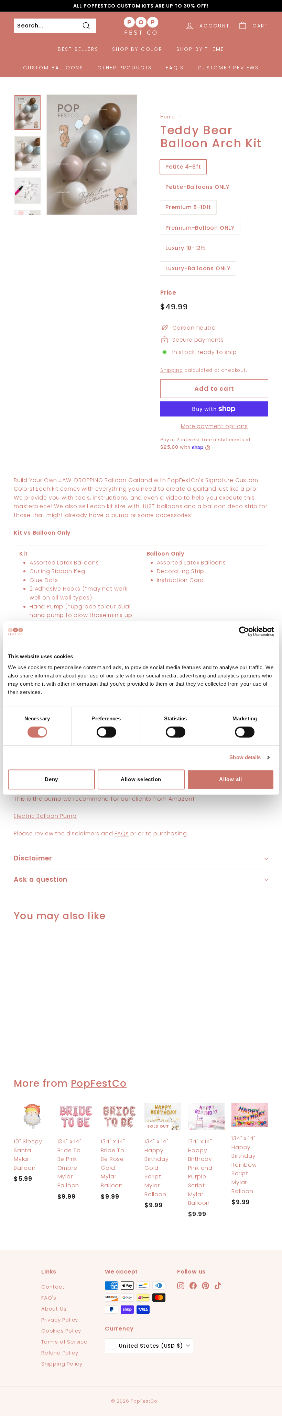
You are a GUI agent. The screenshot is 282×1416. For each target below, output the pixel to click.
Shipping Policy (62, 1363)
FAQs (122, 833)
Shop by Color (137, 49)
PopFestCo (99, 1083)
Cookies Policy (61, 1330)
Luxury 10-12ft (185, 248)
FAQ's (175, 67)
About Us (53, 1308)
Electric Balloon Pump (45, 816)
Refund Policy (59, 1352)
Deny (51, 779)
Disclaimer (33, 858)
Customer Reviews (228, 67)
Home (167, 117)
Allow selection (141, 779)
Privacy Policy (59, 1319)
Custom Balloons (53, 67)
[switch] (106, 732)
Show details (245, 757)
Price (168, 292)
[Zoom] (92, 155)
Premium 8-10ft (188, 207)
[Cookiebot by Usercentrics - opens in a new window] (244, 631)
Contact (53, 1286)
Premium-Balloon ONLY (200, 228)
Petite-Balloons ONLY (197, 187)
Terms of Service (64, 1341)
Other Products (124, 67)
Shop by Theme (200, 49)
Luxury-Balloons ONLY (198, 268)
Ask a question (40, 879)
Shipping (171, 370)
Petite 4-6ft (183, 167)
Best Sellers (78, 49)
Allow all (230, 779)
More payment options (214, 426)
